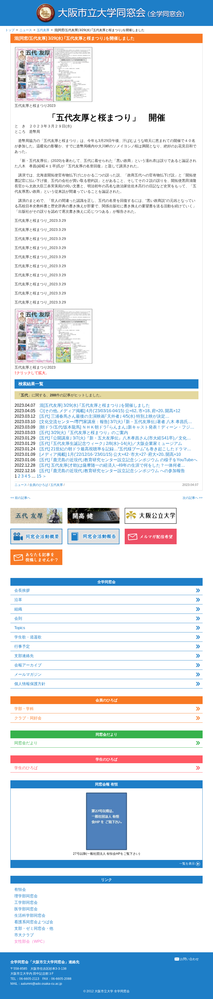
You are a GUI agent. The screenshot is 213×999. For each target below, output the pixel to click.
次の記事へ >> (193, 498)
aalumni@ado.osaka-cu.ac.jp (41, 984)
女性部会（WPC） (30, 941)
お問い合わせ (189, 959)
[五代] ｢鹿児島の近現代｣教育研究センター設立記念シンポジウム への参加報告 (112, 471)
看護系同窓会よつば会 (33, 922)
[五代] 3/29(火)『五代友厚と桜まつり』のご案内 (83, 432)
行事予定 (22, 646)
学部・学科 (24, 708)
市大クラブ (24, 935)
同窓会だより (26, 743)
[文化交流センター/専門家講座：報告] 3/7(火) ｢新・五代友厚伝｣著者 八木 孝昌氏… (115, 421)
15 (39, 476)
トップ (10, 30)
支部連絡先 (24, 655)
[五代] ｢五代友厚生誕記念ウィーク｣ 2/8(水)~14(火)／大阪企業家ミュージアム (110, 443)
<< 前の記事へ (20, 498)
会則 (18, 618)
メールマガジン (28, 674)
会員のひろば (38, 485)
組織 (18, 609)
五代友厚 (43, 30)
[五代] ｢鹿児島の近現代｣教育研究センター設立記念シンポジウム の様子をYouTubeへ (118, 460)
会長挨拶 (22, 590)
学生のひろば (26, 768)
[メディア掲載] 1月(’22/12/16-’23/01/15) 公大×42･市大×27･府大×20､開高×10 (110, 454)
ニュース (25, 30)
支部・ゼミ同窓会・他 (33, 928)
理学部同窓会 (26, 896)
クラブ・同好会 (28, 718)
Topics (19, 627)
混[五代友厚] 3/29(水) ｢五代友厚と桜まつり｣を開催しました (94, 405)
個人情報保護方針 (29, 683)
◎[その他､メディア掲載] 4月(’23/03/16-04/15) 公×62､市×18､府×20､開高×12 (109, 411)
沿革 (18, 599)
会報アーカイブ (28, 665)
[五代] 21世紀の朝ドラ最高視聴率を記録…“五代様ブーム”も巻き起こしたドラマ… (115, 449)
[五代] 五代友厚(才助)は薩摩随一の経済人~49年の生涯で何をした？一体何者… (112, 465)
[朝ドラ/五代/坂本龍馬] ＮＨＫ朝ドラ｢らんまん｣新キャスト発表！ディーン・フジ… (116, 427)
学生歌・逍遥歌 (28, 637)
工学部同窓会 (26, 902)
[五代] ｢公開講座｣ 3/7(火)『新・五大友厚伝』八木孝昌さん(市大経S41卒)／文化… (115, 438)
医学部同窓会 (26, 909)
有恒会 (20, 889)
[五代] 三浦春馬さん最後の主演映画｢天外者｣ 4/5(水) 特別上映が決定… (104, 416)
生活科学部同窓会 (29, 915)
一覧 (187, 863)
